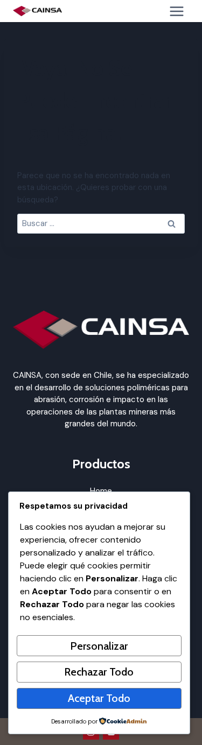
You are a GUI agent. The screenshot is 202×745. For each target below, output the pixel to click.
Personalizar (99, 645)
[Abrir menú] (176, 11)
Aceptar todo (99, 698)
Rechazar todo (99, 671)
